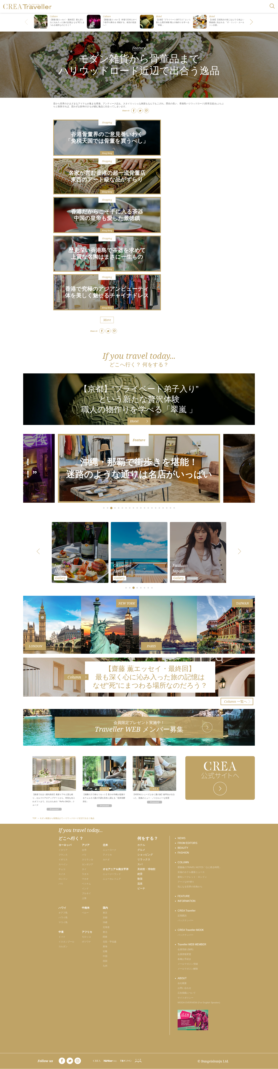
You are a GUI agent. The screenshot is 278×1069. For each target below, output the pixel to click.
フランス (63, 854)
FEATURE (184, 896)
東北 (105, 932)
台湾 (84, 850)
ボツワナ (86, 941)
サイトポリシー (185, 997)
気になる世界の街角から (190, 886)
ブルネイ (86, 893)
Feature (139, 48)
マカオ (85, 879)
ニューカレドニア (112, 879)
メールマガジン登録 (188, 964)
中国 (105, 956)
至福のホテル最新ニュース (191, 872)
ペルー (85, 912)
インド (85, 888)
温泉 (140, 883)
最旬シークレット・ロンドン (192, 877)
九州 (105, 965)
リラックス (143, 859)
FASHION (183, 852)
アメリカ (107, 854)
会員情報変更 (184, 954)
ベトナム (86, 883)
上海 (84, 898)
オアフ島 (63, 912)
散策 (140, 878)
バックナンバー (185, 920)
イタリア (63, 850)
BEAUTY (183, 847)
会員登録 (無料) (185, 949)
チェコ (62, 869)
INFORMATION (186, 901)
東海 (105, 946)
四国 (105, 961)
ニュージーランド (112, 874)
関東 (105, 937)
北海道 (106, 927)
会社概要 (182, 983)
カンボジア (87, 864)
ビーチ (141, 888)
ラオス (85, 874)
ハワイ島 (63, 917)
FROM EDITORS (187, 843)
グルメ (141, 849)
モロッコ (86, 937)
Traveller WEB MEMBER (192, 944)
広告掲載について (187, 993)
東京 (105, 912)
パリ (61, 883)
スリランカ (87, 859)
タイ (84, 869)
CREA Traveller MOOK (191, 930)
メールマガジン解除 (188, 968)
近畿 (105, 951)
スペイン (63, 864)
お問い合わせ (184, 988)
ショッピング (145, 854)
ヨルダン (63, 946)
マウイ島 (63, 922)
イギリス (63, 859)
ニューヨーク (109, 850)
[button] (251, 22)
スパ (140, 864)
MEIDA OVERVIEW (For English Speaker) (199, 1002)
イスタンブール (66, 941)
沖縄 (105, 922)
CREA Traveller (186, 910)
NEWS (181, 838)
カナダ (106, 859)
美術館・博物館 (146, 869)
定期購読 (182, 915)
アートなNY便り (186, 881)
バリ (84, 854)
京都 (105, 917)
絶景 (140, 874)
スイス (62, 874)
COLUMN (183, 862)
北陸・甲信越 (109, 941)
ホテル (141, 845)
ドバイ (62, 937)
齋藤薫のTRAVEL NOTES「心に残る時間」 (199, 867)
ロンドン (63, 879)
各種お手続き (184, 959)
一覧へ (235, 701)
